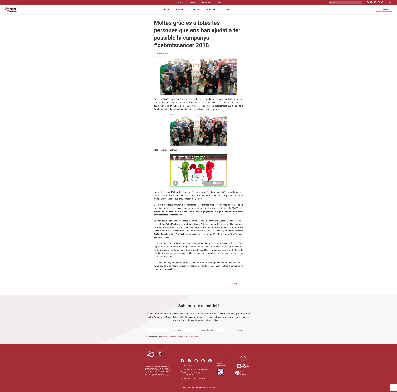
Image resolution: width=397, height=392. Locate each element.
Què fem (180, 10)
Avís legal (184, 387)
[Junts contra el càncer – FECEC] (11, 9)
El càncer (194, 10)
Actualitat (228, 10)
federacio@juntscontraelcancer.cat (195, 378)
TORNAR (234, 284)
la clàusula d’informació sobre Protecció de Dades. (179, 337)
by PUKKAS (212, 387)
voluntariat (164, 56)
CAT (389, 3)
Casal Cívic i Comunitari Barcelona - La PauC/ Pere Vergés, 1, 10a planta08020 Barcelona (197, 372)
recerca (156, 56)
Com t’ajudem (211, 10)
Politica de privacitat (193, 387)
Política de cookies (203, 387)
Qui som (166, 10)
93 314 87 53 (187, 366)
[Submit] (360, 2)
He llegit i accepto (173, 337)
